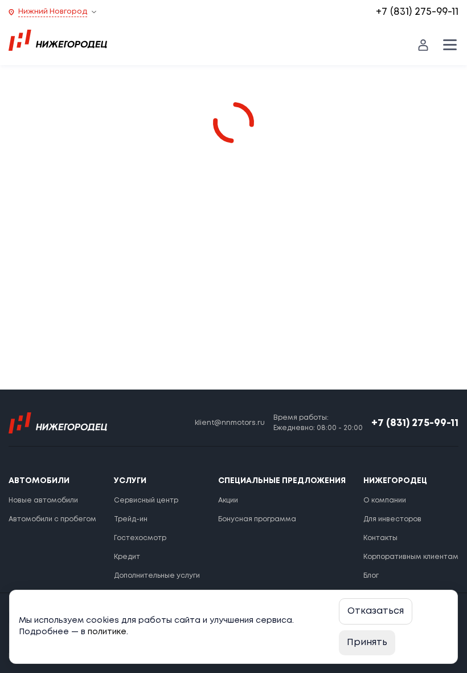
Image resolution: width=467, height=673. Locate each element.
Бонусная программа (257, 519)
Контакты (380, 538)
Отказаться (375, 611)
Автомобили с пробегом (52, 519)
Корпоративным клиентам (410, 557)
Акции (228, 500)
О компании (384, 500)
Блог (371, 576)
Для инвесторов (392, 519)
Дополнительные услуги (157, 576)
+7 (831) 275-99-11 (417, 12)
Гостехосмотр (140, 538)
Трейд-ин (131, 519)
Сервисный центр (146, 500)
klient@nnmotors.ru (230, 423)
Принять (367, 642)
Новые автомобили (43, 500)
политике (107, 632)
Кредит (127, 557)
